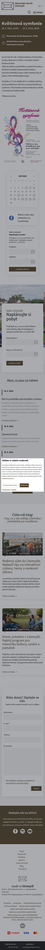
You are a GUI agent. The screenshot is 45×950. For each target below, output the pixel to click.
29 (34, 199)
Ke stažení (7, 903)
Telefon (6, 735)
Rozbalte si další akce (9, 420)
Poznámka (7, 746)
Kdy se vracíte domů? (14, 350)
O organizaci (17, 903)
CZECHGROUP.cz (37, 894)
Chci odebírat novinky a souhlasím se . (20, 781)
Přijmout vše (24, 485)
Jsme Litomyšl (22, 863)
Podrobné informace (8, 478)
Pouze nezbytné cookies (10, 485)
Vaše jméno (7, 712)
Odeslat (36, 788)
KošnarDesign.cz (17, 894)
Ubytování (21, 854)
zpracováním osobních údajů (17, 783)
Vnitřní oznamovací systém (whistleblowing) (23, 915)
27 (26, 199)
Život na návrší (24, 553)
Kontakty (22, 869)
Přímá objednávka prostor (32, 903)
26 (22, 199)
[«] (11, 176)
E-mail (6, 723)
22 (34, 195)
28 (30, 199)
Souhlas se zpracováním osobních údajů (22, 912)
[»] (34, 176)
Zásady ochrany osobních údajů (30, 906)
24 (15, 199)
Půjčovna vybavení (10, 906)
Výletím (21, 860)
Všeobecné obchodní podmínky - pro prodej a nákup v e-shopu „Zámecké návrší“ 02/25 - (22, 918)
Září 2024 (22, 176)
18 (19, 195)
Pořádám (21, 857)
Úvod (21, 851)
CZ (39, 6)
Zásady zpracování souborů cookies (22, 909)
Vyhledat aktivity (22, 269)
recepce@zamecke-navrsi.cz (31, 947)
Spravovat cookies (9, 489)
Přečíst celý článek (8, 596)
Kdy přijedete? (12, 338)
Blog (22, 866)
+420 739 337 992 (13, 947)
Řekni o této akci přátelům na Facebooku (26, 217)
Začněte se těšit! (15, 363)
